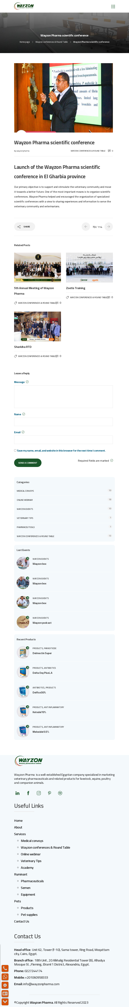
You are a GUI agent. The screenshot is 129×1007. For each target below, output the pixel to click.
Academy (27, 867)
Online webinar (25, 500)
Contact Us (21, 921)
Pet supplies (29, 914)
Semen (25, 888)
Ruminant (20, 874)
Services (20, 834)
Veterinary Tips (31, 861)
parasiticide (50, 648)
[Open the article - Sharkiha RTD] (26, 326)
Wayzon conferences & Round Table (51, 42)
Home (18, 820)
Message (19, 382)
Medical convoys (25, 491)
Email (17, 432)
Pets (17, 901)
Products (27, 908)
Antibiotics (50, 668)
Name (18, 414)
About (18, 827)
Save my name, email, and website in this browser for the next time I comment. (61, 450)
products (38, 648)
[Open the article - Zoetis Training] (78, 268)
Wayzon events (25, 509)
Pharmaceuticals (26, 527)
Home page (25, 42)
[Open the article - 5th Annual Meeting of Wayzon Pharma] (26, 268)
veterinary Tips (25, 518)
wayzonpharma (23, 151)
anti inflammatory (54, 707)
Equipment (28, 894)
